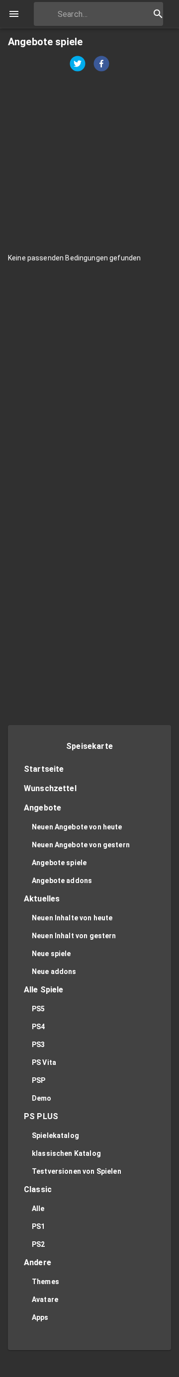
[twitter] (78, 65)
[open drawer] (14, 14)
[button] (89, 769)
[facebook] (101, 65)
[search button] (158, 14)
